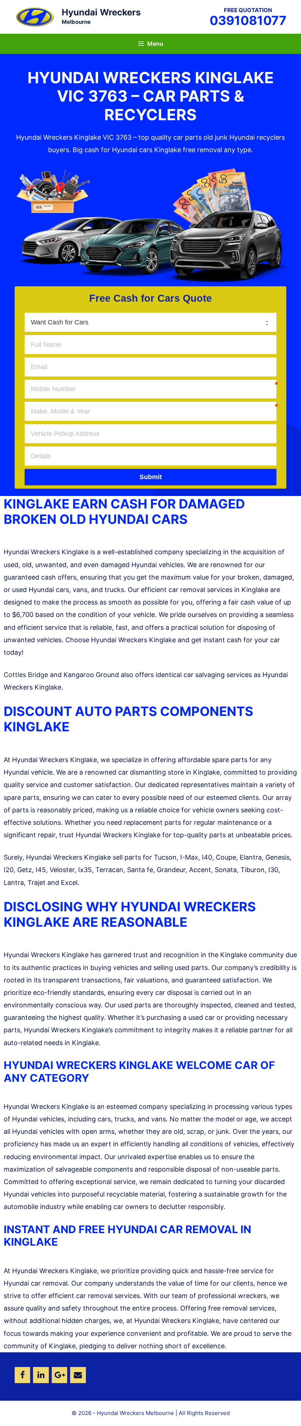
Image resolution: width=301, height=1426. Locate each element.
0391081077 (248, 20)
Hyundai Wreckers (101, 12)
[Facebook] (22, 1375)
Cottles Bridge (26, 675)
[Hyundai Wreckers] (35, 16)
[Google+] (59, 1375)
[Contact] (78, 1375)
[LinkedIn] (40, 1375)
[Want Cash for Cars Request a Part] (150, 322)
